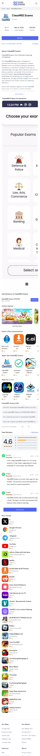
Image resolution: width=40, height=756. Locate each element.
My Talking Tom (27, 729)
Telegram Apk (6, 739)
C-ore (14, 19)
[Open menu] (3, 3)
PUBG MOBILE (26, 739)
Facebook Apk (7, 732)
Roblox (24, 742)
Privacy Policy (26, 753)
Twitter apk (6, 735)
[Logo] (19, 3)
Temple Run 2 (26, 732)
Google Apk (6, 729)
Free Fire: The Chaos (29, 735)
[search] (36, 3)
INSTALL (20, 38)
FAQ (3, 753)
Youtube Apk (6, 742)
